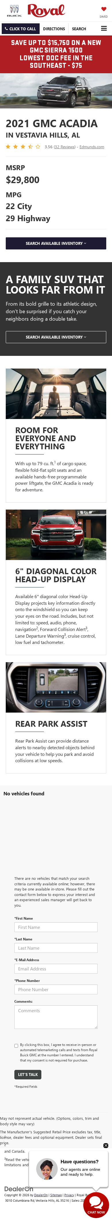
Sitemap (56, 1195)
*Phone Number (27, 980)
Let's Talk (28, 1074)
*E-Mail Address (26, 959)
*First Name (23, 918)
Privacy (69, 1195)
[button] (21, 28)
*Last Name (23, 939)
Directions (54, 28)
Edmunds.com (92, 146)
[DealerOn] (19, 1188)
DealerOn (41, 1195)
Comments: (23, 1001)
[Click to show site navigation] (104, 28)
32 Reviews (64, 146)
